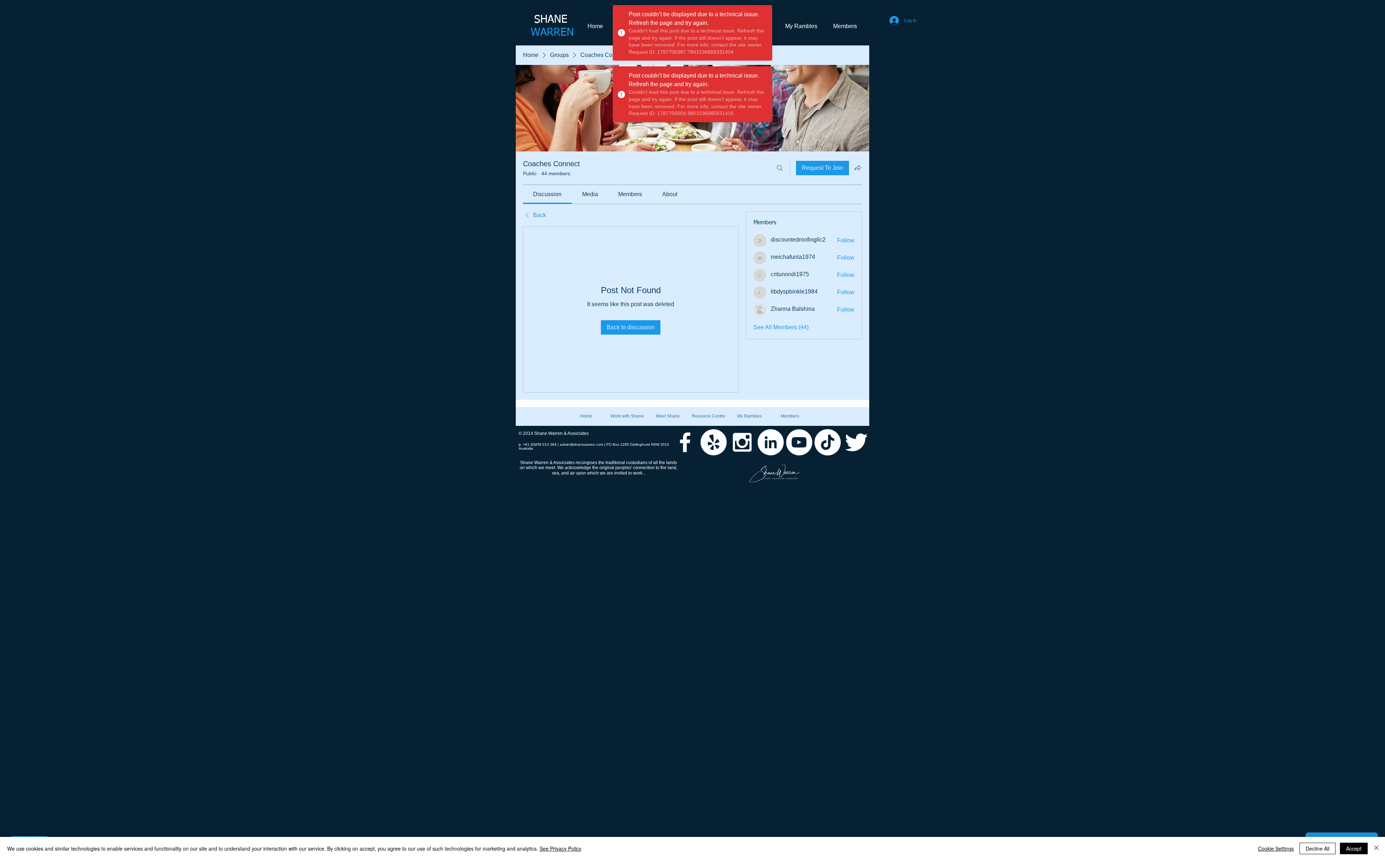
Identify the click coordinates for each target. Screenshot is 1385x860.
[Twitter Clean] (856, 442)
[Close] (1376, 848)
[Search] (779, 168)
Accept (1354, 848)
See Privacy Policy (560, 848)
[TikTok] (827, 442)
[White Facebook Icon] (685, 442)
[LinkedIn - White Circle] (770, 442)
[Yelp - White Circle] (713, 442)
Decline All (1317, 848)
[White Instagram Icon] (742, 442)
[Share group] (857, 167)
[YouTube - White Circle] (799, 442)
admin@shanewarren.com (581, 444)
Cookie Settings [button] (1276, 848)
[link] (547, 194)
